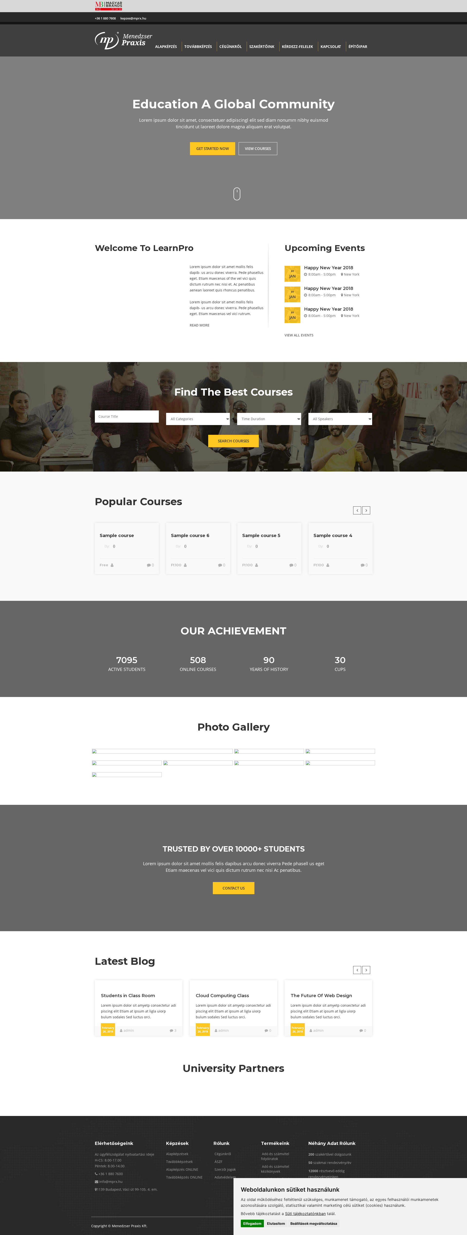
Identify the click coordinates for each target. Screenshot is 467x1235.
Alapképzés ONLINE (182, 1169)
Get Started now (212, 148)
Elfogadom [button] (252, 1223)
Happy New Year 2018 (328, 267)
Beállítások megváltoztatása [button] (313, 1223)
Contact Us (234, 888)
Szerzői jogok (225, 1169)
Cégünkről (230, 46)
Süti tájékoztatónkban (305, 1213)
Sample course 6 (190, 535)
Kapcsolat (331, 46)
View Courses (258, 148)
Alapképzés (166, 46)
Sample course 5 (261, 535)
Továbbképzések (179, 1161)
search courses (233, 440)
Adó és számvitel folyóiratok (275, 1156)
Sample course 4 (333, 535)
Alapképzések (177, 1153)
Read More (199, 325)
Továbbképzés (198, 46)
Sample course (117, 535)
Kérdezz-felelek (297, 46)
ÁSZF (218, 1161)
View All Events (299, 335)
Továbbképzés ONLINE (184, 1177)
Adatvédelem (225, 1177)
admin (129, 1030)
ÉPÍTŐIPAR (358, 46)
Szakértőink (261, 46)
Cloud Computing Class (222, 995)
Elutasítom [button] (276, 1223)
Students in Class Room (128, 995)
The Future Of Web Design (321, 995)
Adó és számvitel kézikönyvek (275, 1169)
